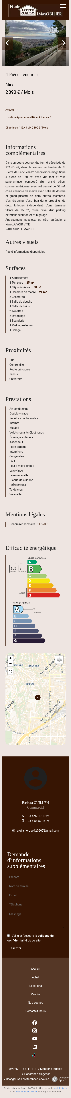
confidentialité (60, 1088)
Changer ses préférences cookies (27, 1079)
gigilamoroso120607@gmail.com (38, 830)
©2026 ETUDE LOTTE (22, 1069)
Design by (64, 1079)
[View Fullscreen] (10, 672)
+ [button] (10, 658)
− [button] (10, 663)
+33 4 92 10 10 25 (38, 816)
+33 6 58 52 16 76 (38, 821)
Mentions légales (51, 1069)
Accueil (9, 109)
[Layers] (59, 660)
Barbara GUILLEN (35, 803)
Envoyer (16, 948)
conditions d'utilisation (26, 1092)
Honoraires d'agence (37, 1074)
